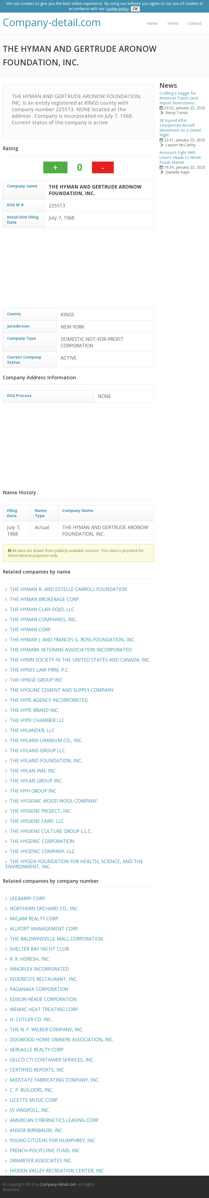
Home (152, 23)
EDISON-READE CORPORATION (43, 999)
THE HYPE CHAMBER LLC (37, 720)
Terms (173, 23)
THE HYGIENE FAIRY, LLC (37, 821)
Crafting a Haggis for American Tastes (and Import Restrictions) (178, 97)
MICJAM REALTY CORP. (34, 918)
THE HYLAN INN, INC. (33, 770)
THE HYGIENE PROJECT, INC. (41, 811)
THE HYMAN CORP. (31, 629)
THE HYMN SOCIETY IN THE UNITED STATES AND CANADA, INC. (80, 659)
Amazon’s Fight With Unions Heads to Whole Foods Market (180, 157)
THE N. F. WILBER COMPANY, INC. (47, 1029)
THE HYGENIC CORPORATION (42, 841)
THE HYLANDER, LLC (32, 730)
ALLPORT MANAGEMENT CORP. (44, 928)
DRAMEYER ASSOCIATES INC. (41, 1160)
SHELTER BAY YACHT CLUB (39, 948)
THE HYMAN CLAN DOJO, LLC (42, 609)
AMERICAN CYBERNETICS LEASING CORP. (54, 1120)
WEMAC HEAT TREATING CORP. (44, 1009)
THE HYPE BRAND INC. (34, 710)
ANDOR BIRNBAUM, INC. (36, 1130)
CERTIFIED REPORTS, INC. (37, 1069)
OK (135, 9)
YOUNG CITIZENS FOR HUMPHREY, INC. (53, 1140)
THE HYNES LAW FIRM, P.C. (39, 669)
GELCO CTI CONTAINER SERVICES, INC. (52, 1059)
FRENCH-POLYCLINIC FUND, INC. (45, 1150)
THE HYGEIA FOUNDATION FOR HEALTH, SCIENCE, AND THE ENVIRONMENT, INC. (74, 864)
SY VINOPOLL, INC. (30, 1110)
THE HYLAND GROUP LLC (37, 750)
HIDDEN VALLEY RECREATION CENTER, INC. (57, 1170)
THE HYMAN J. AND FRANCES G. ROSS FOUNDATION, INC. (73, 639)
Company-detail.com (52, 22)
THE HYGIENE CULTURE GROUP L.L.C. (51, 831)
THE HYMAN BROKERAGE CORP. (45, 599)
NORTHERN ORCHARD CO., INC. (44, 908)
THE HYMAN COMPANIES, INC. (43, 619)
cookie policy (117, 8)
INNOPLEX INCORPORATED (39, 969)
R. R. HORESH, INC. (30, 959)
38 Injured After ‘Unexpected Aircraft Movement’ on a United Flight (180, 128)
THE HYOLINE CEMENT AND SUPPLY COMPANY (61, 690)
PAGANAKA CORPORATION (39, 989)
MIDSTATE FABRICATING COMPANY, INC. (55, 1079)
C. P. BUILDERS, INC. (32, 1090)
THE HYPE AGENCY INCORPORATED (49, 700)
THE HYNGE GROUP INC (36, 680)
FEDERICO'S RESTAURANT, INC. (44, 979)
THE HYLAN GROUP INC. (36, 780)
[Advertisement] (78, 270)
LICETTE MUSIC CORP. (34, 1100)
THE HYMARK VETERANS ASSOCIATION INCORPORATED (71, 649)
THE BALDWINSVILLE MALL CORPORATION (56, 938)
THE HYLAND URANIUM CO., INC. (46, 740)
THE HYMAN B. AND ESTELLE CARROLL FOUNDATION (68, 589)
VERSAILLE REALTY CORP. (37, 1049)
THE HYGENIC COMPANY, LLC (42, 851)
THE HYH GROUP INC (33, 790)
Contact (195, 23)
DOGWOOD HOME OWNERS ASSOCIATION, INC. (62, 1039)
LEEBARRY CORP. (28, 898)
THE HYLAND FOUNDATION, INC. (46, 760)
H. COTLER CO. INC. (31, 1019)
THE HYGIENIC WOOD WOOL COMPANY (53, 800)
